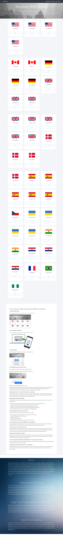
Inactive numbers (48, 1)
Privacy (59, 1)
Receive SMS (5, 1)
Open (15, 32)
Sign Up (53, 1)
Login (56, 1)
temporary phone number (45, 400)
